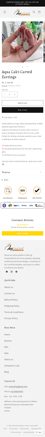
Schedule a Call (11, 365)
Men (6, 346)
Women (8, 340)
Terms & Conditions (13, 312)
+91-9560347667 (16, 391)
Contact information (29, 432)
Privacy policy (13, 428)
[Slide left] (17, 66)
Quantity (5, 90)
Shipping (4, 85)
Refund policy (24, 428)
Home (7, 334)
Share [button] (6, 180)
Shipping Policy (12, 305)
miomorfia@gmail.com (18, 386)
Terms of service (16, 432)
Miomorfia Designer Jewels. (21, 425)
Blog (6, 371)
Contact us (9, 293)
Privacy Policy (11, 318)
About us (8, 287)
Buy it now (22, 110)
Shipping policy (36, 428)
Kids (6, 353)
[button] (4, 12)
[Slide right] (27, 66)
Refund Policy (11, 299)
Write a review (22, 233)
